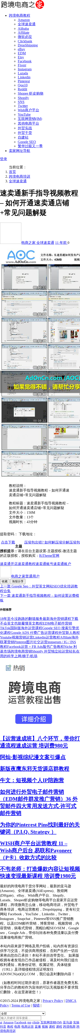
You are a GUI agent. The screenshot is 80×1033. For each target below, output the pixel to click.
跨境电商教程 (19, 15)
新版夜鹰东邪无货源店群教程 (34, 769)
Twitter (23, 106)
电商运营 (27, 1026)
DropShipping (28, 45)
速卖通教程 (27, 564)
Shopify (23, 98)
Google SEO (27, 142)
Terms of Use (20, 1005)
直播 (38, 1026)
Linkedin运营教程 (46, 637)
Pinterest (24, 81)
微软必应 (25, 37)
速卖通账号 (44, 564)
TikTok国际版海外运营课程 (21, 628)
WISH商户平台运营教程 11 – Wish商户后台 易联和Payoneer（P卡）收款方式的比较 (36, 850)
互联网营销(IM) (30, 119)
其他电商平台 (28, 123)
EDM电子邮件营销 (57, 623)
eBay (21, 49)
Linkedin (24, 77)
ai (1, 1022)
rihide (36, 1022)
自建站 (23, 137)
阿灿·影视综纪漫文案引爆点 (33, 757)
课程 (52, 1026)
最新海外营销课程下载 (60, 619)
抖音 (3, 1026)
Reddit (22, 89)
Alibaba (23, 28)
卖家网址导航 (19, 151)
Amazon (24, 20)
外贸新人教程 (69, 633)
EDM (22, 53)
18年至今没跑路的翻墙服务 (21, 619)
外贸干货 (25, 133)
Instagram (25, 69)
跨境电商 (69, 1026)
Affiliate (23, 32)
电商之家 (28, 243)
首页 (12, 172)
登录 (3, 159)
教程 (10, 1026)
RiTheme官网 (49, 555)
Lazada (23, 73)
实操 (76, 1022)
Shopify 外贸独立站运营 (50, 651)
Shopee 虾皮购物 (30, 93)
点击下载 (8, 542)
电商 (17, 1026)
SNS (21, 102)
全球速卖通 (27, 24)
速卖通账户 (62, 564)
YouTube (24, 114)
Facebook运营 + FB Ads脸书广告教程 (35, 647)
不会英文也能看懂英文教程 (21, 623)
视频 (45, 1026)
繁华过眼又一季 (30, 146)
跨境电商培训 (19, 176)
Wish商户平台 (28, 110)
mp (29, 1022)
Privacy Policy (53, 1001)
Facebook (25, 61)
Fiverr (22, 65)
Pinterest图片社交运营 (31, 642)
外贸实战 (25, 128)
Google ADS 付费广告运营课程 (34, 633)
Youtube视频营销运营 (16, 637)
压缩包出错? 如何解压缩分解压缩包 (52, 542)
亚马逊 (67, 1022)
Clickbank (25, 41)
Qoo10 (23, 85)
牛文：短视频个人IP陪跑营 (32, 780)
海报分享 (18, 581)
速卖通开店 (9, 564)
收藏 (5, 581)
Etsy (21, 57)
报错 (36, 1005)
